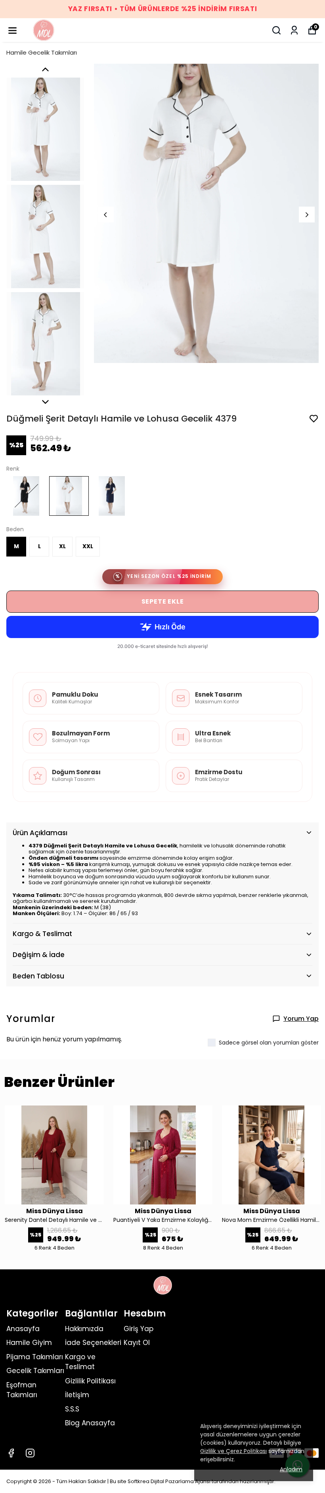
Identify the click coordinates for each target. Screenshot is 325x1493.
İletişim (77, 1395)
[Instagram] (30, 1453)
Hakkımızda (84, 1328)
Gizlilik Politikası (90, 1381)
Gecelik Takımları (35, 1370)
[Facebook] (11, 1453)
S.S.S (72, 1409)
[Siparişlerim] (294, 30)
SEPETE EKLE (162, 601)
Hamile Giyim (29, 1342)
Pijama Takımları (34, 1357)
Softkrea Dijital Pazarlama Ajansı (170, 1481)
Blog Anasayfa (90, 1423)
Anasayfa (23, 1328)
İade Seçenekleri (93, 1342)
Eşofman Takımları (21, 1390)
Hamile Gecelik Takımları (41, 52)
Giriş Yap (138, 1328)
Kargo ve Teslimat (80, 1362)
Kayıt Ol (137, 1342)
